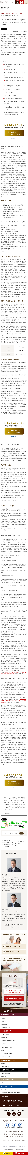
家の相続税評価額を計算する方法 (13, 98)
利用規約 (5, 1146)
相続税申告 (4, 1021)
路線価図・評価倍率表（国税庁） (9, 501)
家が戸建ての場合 (10, 92)
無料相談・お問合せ (6, 1140)
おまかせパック (5, 1018)
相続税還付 (4, 1063)
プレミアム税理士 (6, 1073)
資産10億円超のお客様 (8, 1070)
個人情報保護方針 (13, 1146)
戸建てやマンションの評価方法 (12, 89)
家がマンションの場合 (11, 95)
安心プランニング (6, 1034)
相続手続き (4, 1024)
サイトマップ (22, 1146)
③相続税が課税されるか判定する (14, 86)
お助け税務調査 (5, 1066)
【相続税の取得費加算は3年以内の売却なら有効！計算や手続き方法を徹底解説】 (14, 700)
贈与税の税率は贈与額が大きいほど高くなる (20, 843)
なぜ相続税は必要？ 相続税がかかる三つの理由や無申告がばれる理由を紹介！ (7, 843)
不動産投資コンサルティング (8, 1040)
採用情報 (23, 1140)
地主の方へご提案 (6, 1056)
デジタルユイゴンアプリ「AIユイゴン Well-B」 (12, 1092)
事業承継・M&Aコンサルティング (9, 1044)
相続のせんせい (5, 1082)
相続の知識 (8, 13)
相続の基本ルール (10, 69)
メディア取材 (18, 1140)
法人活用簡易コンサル (7, 1053)
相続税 (21, 13)
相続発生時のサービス (8, 1014)
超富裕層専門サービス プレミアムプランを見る (14, 133)
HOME (2, 13)
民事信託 (4, 1050)
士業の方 (13, 1140)
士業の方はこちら (14, 138)
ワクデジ (4, 1089)
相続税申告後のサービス (9, 1060)
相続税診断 (4, 1037)
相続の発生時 (14, 13)
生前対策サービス (7, 1031)
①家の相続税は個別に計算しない (14, 77)
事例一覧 (4, 1076)
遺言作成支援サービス (7, 1047)
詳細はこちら (7, 813)
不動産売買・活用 (6, 1027)
